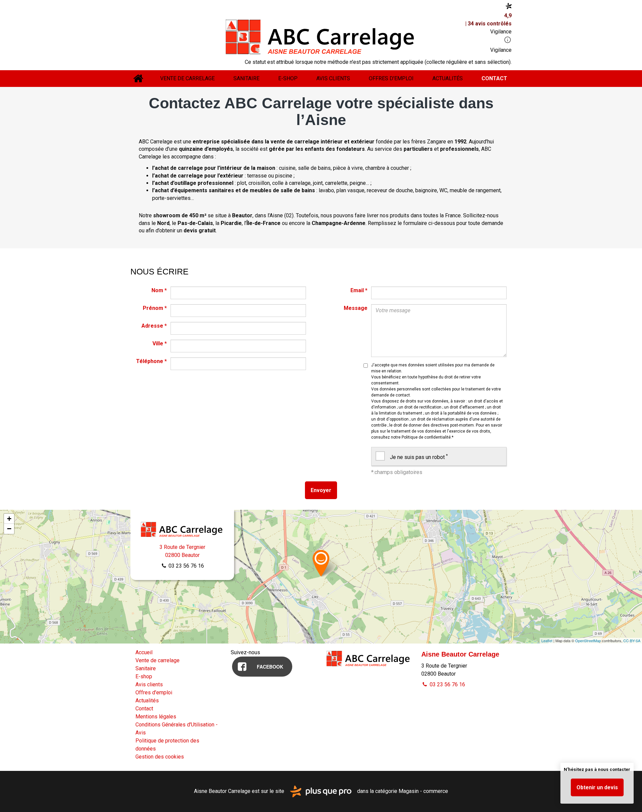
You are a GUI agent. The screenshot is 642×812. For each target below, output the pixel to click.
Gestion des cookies (159, 756)
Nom (159, 290)
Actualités (447, 78)
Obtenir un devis (597, 787)
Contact (494, 78)
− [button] (9, 529)
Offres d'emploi (391, 78)
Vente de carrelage (187, 78)
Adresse (154, 326)
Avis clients (333, 78)
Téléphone (151, 361)
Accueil (138, 78)
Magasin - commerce (423, 791)
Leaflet (546, 640)
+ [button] (9, 518)
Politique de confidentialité (426, 437)
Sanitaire (246, 78)
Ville (159, 343)
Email (358, 290)
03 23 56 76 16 (185, 566)
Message (355, 308)
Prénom (155, 308)
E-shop (288, 78)
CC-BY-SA (631, 640)
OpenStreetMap (588, 640)
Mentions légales (155, 716)
